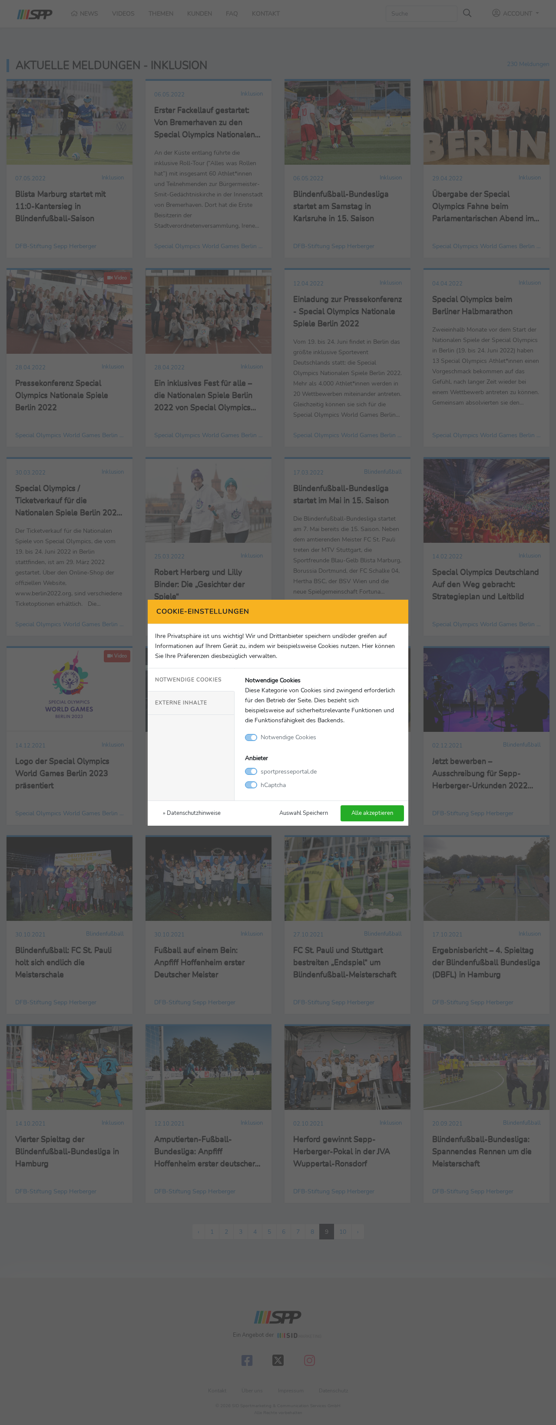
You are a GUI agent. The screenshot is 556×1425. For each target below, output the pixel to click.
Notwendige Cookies (188, 679)
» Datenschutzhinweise (192, 813)
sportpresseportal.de (289, 771)
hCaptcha (273, 785)
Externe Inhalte (181, 702)
